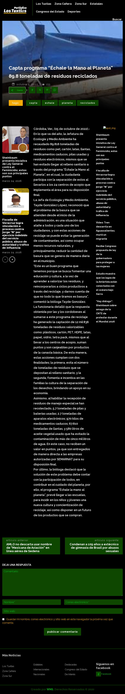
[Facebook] (32, 90)
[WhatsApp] (54, 90)
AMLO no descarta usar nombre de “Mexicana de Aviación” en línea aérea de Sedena (29, 548)
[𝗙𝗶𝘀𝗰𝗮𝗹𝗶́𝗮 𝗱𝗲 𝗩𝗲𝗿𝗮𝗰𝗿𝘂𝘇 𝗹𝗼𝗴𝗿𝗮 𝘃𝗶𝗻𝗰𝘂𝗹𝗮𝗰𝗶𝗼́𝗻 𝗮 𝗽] (15, 201)
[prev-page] (5, 259)
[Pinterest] (47, 90)
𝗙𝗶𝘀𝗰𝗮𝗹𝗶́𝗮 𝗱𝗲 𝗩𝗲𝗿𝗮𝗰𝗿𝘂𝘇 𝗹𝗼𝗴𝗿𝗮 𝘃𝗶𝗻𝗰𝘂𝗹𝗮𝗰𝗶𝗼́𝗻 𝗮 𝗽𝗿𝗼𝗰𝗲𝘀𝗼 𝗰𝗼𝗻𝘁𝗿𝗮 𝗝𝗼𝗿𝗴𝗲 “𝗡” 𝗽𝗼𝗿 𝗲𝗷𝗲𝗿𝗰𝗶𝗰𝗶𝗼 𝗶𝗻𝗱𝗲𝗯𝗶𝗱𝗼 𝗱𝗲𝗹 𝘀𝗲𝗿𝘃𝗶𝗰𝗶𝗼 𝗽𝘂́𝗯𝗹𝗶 (15, 233)
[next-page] (12, 259)
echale (50, 103)
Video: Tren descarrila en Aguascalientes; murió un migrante (105, 230)
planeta (67, 103)
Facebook (106, 674)
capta (33, 103)
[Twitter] (39, 90)
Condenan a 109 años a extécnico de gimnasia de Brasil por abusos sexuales (94, 548)
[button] (117, 19)
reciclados (87, 103)
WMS (50, 689)
